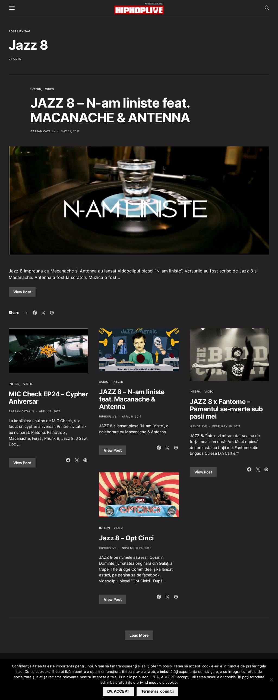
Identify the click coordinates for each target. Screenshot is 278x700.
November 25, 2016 (136, 548)
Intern (35, 89)
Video (49, 89)
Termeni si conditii (157, 691)
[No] (271, 679)
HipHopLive (107, 416)
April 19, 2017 (49, 411)
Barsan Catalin (42, 131)
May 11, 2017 (70, 131)
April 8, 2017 (132, 416)
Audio (104, 381)
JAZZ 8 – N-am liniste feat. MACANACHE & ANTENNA (110, 110)
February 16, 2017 (226, 426)
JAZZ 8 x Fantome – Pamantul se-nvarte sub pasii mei (226, 409)
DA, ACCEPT (118, 691)
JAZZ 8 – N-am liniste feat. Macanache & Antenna (131, 399)
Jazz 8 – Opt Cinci (126, 538)
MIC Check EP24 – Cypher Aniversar (48, 397)
